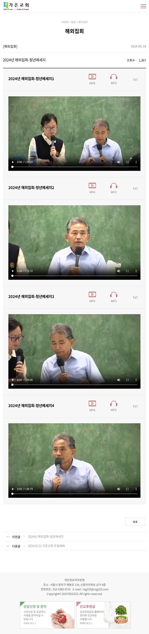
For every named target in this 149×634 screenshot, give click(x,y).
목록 (135, 522)
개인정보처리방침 (74, 580)
